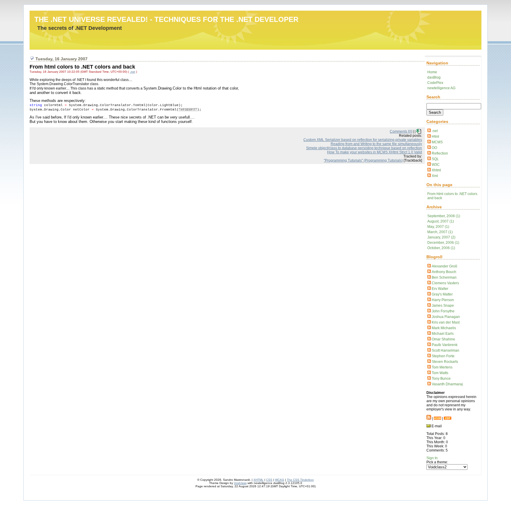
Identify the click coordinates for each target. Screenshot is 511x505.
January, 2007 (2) (441, 237)
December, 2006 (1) (443, 243)
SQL (435, 159)
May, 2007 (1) (438, 227)
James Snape (443, 305)
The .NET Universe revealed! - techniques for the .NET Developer (166, 19)
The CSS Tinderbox (300, 479)
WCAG (279, 479)
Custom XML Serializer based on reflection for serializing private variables (362, 140)
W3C (436, 165)
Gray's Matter (442, 294)
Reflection (440, 153)
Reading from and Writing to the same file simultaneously (376, 144)
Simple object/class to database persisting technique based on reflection (364, 148)
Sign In (432, 458)
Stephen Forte (443, 356)
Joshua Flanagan (446, 317)
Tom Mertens (442, 367)
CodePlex (435, 83)
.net (435, 131)
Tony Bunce (441, 378)
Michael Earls (443, 334)
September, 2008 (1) (443, 216)
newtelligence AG (441, 88)
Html (435, 136)
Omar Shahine (443, 339)
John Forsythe (443, 311)
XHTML (258, 479)
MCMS (437, 142)
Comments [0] (401, 131)
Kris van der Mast (446, 322)
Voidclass (240, 483)
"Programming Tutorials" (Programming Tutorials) (363, 160)
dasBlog (434, 77)
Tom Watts (440, 373)
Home (432, 72)
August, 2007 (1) (440, 221)
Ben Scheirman (444, 277)
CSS (269, 479)
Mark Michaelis (444, 328)
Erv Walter (440, 289)
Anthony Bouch (444, 272)
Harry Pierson (443, 300)
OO (434, 148)
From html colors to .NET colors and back (82, 67)
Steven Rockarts (445, 362)
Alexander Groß (444, 266)
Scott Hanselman (445, 350)
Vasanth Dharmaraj (447, 384)
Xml (435, 176)
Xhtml (436, 170)
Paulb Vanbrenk (444, 345)
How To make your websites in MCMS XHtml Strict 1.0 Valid (374, 152)
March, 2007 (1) (440, 232)
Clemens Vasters (445, 283)
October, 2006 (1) (441, 248)
